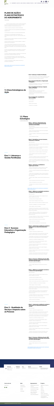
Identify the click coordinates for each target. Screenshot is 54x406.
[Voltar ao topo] (52, 404)
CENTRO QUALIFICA (9, 66)
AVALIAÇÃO (13, 65)
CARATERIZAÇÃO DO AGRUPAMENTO (20, 65)
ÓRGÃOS (5, 66)
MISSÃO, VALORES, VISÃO (7, 65)
